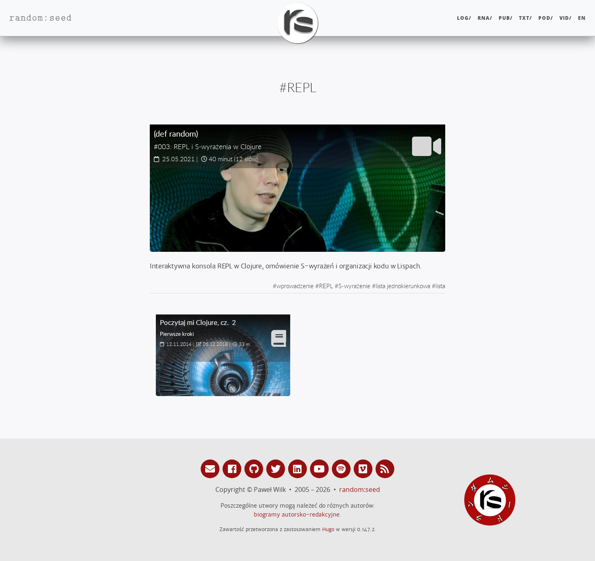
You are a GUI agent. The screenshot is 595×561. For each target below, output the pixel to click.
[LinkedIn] (299, 468)
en (582, 18)
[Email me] (211, 468)
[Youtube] (321, 468)
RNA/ (485, 18)
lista (440, 286)
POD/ (545, 18)
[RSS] (385, 468)
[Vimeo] (364, 468)
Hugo (328, 529)
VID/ (565, 18)
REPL (326, 286)
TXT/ (525, 18)
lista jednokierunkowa (403, 286)
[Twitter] (277, 468)
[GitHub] (255, 468)
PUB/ (505, 18)
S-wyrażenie (354, 286)
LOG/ (464, 18)
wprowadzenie (295, 286)
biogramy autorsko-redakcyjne (297, 514)
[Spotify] (342, 468)
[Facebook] (233, 468)
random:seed (359, 489)
